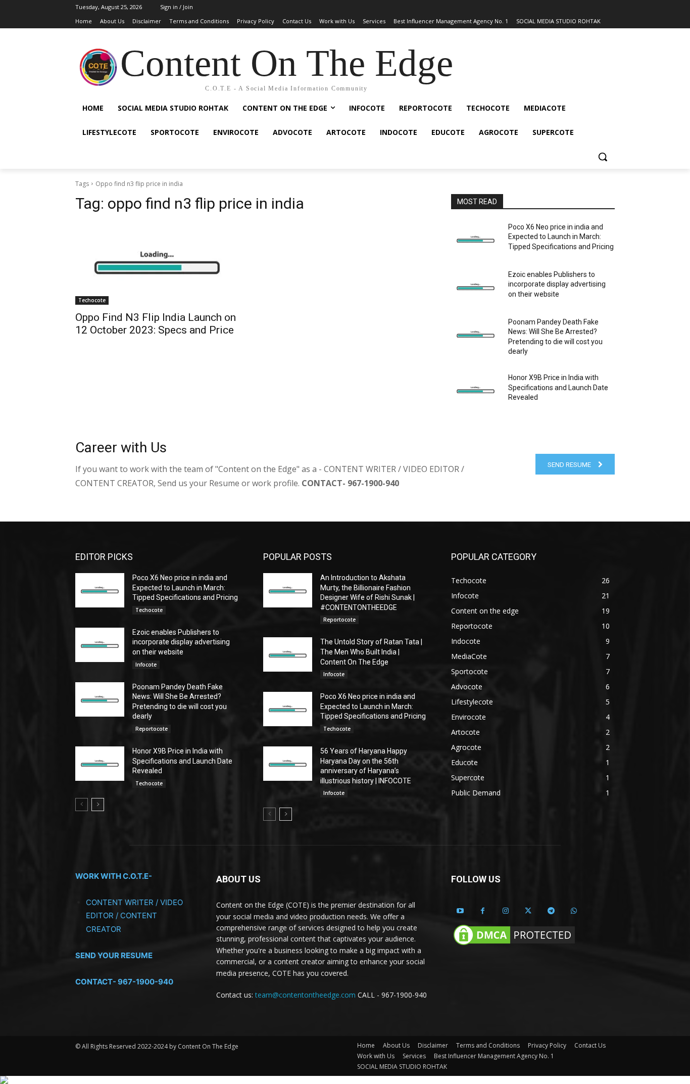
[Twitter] (528, 911)
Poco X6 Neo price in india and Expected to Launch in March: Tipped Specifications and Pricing (561, 237)
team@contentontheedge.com (305, 995)
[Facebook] (482, 911)
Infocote (146, 664)
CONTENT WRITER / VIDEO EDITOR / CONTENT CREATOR (134, 915)
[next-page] (97, 804)
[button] (602, 157)
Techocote (92, 300)
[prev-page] (81, 804)
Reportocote (151, 728)
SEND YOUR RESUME (114, 955)
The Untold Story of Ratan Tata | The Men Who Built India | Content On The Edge (371, 652)
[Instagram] (505, 911)
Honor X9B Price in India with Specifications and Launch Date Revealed (558, 387)
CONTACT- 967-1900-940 (124, 981)
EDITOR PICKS (104, 556)
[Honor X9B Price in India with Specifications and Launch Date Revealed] (475, 390)
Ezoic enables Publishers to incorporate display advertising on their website (557, 284)
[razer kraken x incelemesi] (345, 1080)
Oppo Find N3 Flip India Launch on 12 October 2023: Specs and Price (155, 323)
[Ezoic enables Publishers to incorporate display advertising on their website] (475, 287)
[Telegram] (551, 911)
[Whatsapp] (573, 911)
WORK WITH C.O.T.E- (113, 876)
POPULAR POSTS (297, 556)
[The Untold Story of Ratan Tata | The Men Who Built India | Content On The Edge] (287, 654)
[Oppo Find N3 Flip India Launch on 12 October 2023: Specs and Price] (157, 264)
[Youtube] (460, 911)
